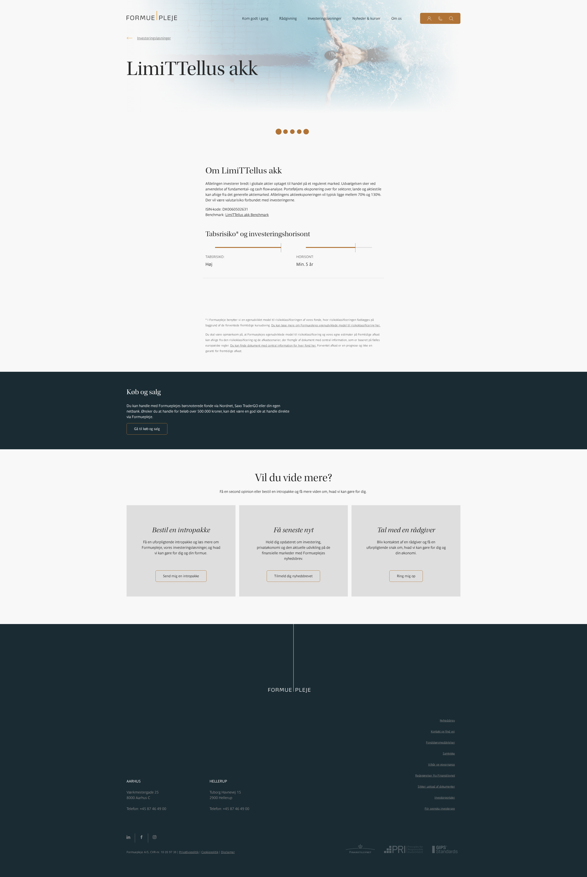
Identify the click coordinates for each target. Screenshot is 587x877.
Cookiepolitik (209, 852)
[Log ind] (429, 18)
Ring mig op (406, 576)
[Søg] (451, 18)
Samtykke (449, 753)
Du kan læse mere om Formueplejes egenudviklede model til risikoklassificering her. (325, 325)
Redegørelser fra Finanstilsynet (435, 775)
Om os (396, 18)
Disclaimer (228, 852)
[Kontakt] (440, 18)
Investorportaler (445, 797)
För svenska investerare (440, 808)
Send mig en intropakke (181, 576)
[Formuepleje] (152, 17)
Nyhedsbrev (447, 720)
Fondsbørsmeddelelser (440, 742)
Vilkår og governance (441, 764)
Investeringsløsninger (324, 18)
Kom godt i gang (255, 18)
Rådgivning (288, 18)
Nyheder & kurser (366, 18)
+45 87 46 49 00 (153, 809)
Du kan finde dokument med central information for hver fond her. (273, 345)
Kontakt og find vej (443, 731)
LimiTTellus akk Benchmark (247, 215)
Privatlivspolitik (189, 852)
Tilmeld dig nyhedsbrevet (293, 576)
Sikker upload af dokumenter (436, 786)
